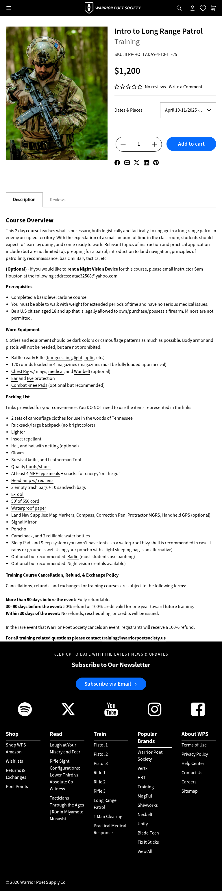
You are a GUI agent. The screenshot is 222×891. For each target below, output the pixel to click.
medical (56, 371)
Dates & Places (128, 110)
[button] (128, 87)
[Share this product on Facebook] (117, 162)
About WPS (195, 734)
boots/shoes (38, 467)
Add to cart (191, 143)
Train (100, 734)
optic (89, 358)
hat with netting (43, 446)
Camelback (22, 536)
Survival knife (24, 460)
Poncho (18, 529)
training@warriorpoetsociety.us (134, 638)
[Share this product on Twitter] (136, 162)
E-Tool (17, 494)
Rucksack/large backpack (35, 425)
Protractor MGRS (143, 515)
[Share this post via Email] (127, 162)
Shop (12, 734)
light (78, 358)
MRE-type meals (44, 474)
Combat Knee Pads (29, 385)
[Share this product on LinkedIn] (146, 162)
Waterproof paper (28, 508)
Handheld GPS (176, 515)
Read (56, 734)
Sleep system (53, 543)
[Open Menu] (8, 8)
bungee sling (59, 358)
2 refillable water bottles (67, 536)
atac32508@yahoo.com (94, 276)
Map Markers (61, 515)
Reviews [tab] (58, 200)
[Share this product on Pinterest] (156, 162)
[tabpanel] (111, 429)
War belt (82, 371)
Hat (14, 446)
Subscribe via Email (107, 683)
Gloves (17, 453)
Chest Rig (20, 371)
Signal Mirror (24, 522)
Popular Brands (147, 737)
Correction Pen (110, 515)
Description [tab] (24, 199)
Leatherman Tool (64, 460)
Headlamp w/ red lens (32, 480)
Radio (73, 557)
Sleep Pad (20, 543)
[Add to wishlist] (191, 154)
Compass (85, 515)
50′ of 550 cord (25, 501)
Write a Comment (185, 87)
